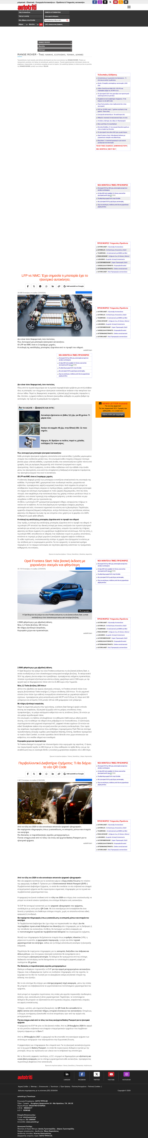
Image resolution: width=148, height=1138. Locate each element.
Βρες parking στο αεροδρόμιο (107, 124)
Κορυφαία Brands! (111, 265)
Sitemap (34, 1086)
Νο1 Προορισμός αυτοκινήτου (112, 272)
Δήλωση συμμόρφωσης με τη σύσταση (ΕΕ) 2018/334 (38, 1090)
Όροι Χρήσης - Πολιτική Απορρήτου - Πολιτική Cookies (80, 1086)
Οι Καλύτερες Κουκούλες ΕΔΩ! (111, 250)
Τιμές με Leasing (24, 16)
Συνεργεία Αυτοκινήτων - (28, 2)
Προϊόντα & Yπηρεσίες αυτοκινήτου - (54, 2)
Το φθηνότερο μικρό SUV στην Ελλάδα (109, 198)
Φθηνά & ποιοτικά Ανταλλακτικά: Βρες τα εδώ (112, 118)
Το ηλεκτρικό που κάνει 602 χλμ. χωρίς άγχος (112, 132)
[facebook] (94, 2)
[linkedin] (105, 2)
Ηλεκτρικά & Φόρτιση (51, 16)
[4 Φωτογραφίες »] (54, 591)
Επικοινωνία (43, 1086)
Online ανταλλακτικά (112, 269)
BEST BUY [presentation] (112, 149)
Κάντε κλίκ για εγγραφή (113, 414)
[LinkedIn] (52, 286)
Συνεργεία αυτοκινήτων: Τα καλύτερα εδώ (111, 114)
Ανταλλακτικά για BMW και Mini (112, 253)
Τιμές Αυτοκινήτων (24, 12)
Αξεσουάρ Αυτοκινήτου (110, 247)
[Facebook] (27, 286)
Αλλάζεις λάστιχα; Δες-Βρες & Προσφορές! (112, 121)
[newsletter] (126, 2)
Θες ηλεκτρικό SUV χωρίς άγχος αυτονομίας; (111, 201)
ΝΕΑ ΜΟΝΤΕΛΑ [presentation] (101, 149)
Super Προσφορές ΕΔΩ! (112, 262)
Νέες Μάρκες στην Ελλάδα (27, 20)
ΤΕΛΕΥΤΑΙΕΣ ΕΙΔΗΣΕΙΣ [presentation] (104, 146)
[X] (34, 286)
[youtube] (115, 2)
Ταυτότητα (54, 1086)
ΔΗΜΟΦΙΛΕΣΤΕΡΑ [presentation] (120, 146)
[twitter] (110, 2)
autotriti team (87, 350)
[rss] (120, 2)
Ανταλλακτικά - (76, 2)
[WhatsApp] (46, 286)
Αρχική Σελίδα (23, 1086)
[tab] (105, 146)
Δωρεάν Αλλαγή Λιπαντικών (111, 259)
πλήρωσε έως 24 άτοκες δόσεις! (113, 256)
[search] (67, 20)
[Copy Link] (59, 286)
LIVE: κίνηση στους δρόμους (53, 24)
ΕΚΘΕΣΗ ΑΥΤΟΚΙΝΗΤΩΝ (53, 12)
